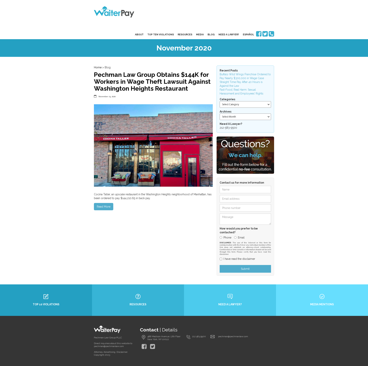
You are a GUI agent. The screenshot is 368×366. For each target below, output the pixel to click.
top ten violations (160, 34)
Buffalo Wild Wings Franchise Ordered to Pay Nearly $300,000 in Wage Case (245, 76)
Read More (103, 206)
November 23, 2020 (107, 96)
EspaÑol (248, 34)
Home (98, 67)
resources (185, 34)
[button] (245, 104)
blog (211, 34)
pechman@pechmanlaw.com (233, 336)
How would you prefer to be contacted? (239, 230)
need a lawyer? (229, 34)
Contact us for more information (242, 182)
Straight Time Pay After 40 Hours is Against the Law (241, 83)
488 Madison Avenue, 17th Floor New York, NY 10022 (163, 338)
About (139, 34)
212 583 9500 (199, 336)
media (200, 34)
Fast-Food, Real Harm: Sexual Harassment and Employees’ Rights (241, 91)
